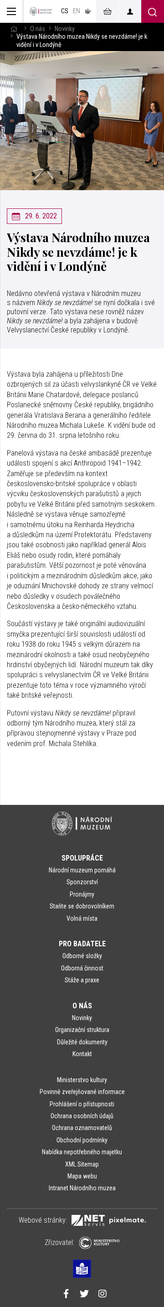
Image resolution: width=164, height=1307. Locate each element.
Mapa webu (82, 1176)
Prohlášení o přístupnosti (82, 1104)
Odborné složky (82, 956)
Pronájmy (82, 894)
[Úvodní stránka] (41, 11)
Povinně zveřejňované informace (82, 1091)
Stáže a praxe (82, 980)
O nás (37, 29)
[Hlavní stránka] (13, 29)
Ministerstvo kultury (82, 1080)
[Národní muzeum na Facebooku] (66, 1294)
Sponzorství (82, 882)
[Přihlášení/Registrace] (129, 11)
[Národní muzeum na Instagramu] (102, 1294)
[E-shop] (107, 11)
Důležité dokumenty (82, 1042)
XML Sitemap (82, 1164)
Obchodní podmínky (82, 1140)
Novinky (65, 29)
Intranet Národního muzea (82, 1188)
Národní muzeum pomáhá (82, 870)
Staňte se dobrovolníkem (82, 906)
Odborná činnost (82, 968)
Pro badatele (82, 943)
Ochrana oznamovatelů (82, 1127)
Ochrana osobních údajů (82, 1116)
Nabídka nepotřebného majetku (82, 1152)
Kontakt (82, 1054)
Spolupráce (82, 858)
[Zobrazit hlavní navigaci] (11, 11)
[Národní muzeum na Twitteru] (84, 1294)
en (76, 11)
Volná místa (82, 918)
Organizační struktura (82, 1029)
